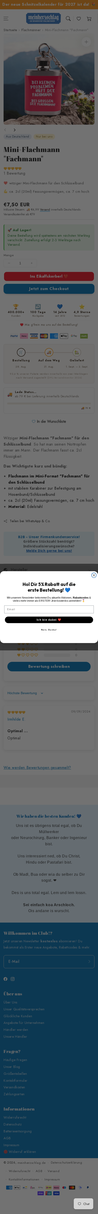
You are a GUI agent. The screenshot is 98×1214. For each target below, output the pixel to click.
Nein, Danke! (49, 629)
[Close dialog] (94, 575)
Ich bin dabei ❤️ (49, 619)
